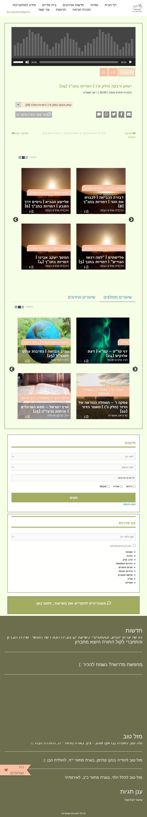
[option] (73, 219)
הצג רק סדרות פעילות (120, 545)
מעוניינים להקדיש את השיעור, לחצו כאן (71, 603)
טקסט (103, 486)
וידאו (129, 486)
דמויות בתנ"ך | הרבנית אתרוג (61, 133)
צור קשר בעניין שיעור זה (31, 114)
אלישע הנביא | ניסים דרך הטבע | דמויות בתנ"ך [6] (46, 205)
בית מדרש (49, 5)
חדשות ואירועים (73, 5)
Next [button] (16, 220)
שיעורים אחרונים (81, 297)
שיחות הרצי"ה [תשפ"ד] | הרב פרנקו (45, 397)
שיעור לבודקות (133, 800)
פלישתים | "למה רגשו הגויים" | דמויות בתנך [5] (101, 261)
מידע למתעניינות (24, 5)
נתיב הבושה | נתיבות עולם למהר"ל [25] (45, 355)
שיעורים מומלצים (118, 297)
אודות (94, 5)
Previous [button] (131, 220)
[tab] (118, 297)
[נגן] (130, 62)
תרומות (61, 10)
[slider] (18, 61)
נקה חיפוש (129, 504)
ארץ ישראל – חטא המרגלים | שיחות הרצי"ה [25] (45, 410)
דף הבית (110, 5)
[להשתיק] (27, 62)
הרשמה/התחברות (18, 12)
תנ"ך (103, 133)
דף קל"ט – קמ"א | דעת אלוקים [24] (107, 355)
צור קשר (43, 10)
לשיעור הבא (21, 133)
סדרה (124, 342)
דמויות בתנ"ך (89, 133)
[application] (73, 62)
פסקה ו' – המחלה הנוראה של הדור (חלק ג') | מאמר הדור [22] (102, 408)
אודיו (116, 486)
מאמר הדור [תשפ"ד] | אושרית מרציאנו (103, 391)
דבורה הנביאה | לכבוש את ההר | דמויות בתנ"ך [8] (103, 203)
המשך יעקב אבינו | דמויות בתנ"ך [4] (52, 261)
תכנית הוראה (82, 10)
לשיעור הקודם (130, 135)
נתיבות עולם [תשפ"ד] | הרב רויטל (46, 342)
